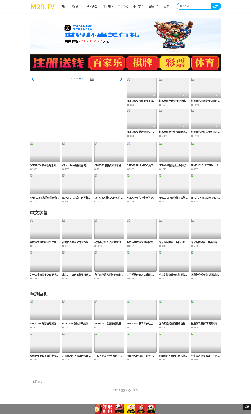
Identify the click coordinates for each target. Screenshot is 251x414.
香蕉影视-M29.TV (129, 390)
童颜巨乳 (154, 6)
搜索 (215, 6)
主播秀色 (92, 6)
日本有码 (107, 6)
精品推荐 (77, 6)
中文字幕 (138, 6)
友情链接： (39, 381)
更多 (166, 6)
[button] (120, 79)
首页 (64, 6)
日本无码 (123, 6)
